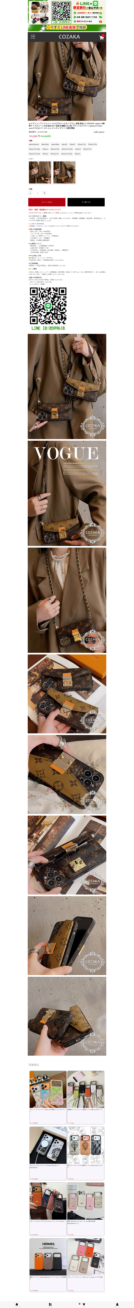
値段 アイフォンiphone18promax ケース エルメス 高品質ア (48, 1278)
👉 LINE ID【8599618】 (36, 224)
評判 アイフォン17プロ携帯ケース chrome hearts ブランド (85, 1166)
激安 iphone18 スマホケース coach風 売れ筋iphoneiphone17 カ (81, 1222)
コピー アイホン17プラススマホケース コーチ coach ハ (47, 1221)
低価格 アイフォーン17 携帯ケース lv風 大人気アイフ (84, 1109)
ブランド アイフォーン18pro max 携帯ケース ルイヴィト (47, 1110)
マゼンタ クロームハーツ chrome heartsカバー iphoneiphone (44, 1166)
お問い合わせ (99, 132)
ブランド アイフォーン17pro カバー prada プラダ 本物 (84, 1277)
